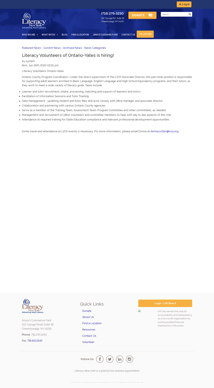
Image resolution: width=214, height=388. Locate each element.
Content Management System (103, 382)
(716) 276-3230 (112, 13)
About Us (88, 317)
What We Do (48, 34)
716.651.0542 (34, 340)
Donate (86, 310)
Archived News (72, 47)
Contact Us (128, 34)
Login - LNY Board (165, 303)
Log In (186, 4)
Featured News (31, 47)
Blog (65, 34)
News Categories (95, 47)
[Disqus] (107, 171)
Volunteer (145, 34)
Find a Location (80, 34)
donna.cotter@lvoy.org (164, 131)
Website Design (126, 382)
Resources (88, 329)
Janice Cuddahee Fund (105, 34)
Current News (52, 47)
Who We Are (28, 34)
